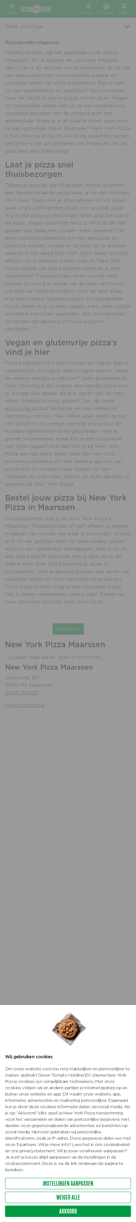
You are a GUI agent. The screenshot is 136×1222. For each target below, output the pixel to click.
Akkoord (68, 1211)
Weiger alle (68, 1197)
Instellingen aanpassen (68, 1183)
